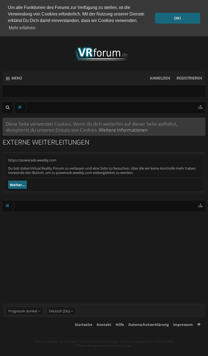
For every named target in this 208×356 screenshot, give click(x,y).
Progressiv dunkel (22, 311)
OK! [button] (177, 18)
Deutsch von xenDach (147, 341)
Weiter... (17, 184)
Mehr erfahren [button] (22, 28)
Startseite (83, 324)
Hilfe (120, 324)
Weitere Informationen (123, 129)
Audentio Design (118, 345)
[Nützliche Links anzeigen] (200, 107)
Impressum (183, 324)
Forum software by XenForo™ (76, 341)
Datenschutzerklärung (148, 324)
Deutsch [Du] (59, 311)
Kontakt (104, 324)
